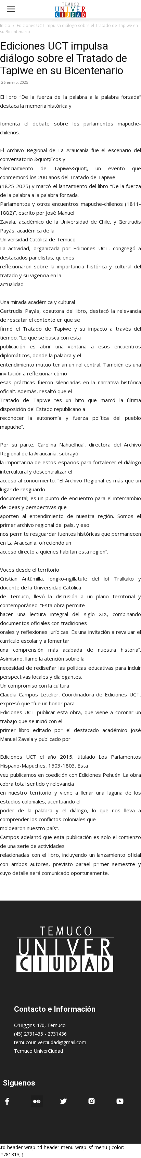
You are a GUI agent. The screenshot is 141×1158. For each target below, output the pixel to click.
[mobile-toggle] (11, 9)
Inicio (5, 25)
